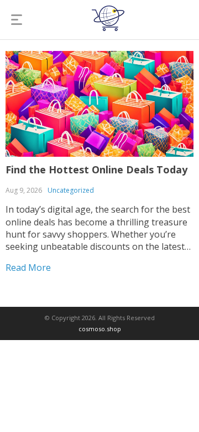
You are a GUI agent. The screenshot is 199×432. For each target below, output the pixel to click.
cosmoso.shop (99, 329)
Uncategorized (71, 190)
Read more (28, 267)
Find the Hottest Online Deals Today (96, 169)
